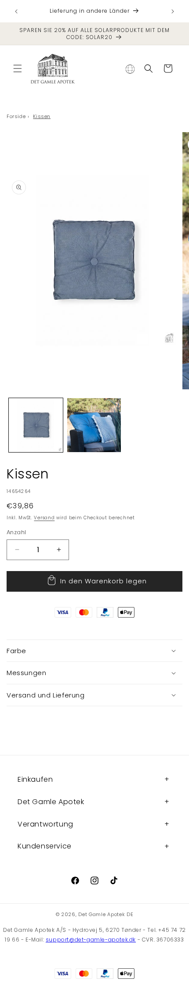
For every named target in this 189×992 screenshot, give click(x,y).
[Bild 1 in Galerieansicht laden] (36, 425)
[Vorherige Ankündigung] (16, 11)
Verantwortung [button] (45, 824)
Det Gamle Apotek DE (105, 914)
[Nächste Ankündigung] (172, 11)
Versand (44, 517)
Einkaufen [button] (35, 779)
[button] (17, 68)
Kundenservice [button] (45, 846)
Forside (16, 116)
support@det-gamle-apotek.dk (91, 939)
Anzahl (16, 532)
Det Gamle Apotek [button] (51, 802)
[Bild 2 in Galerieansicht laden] (94, 425)
